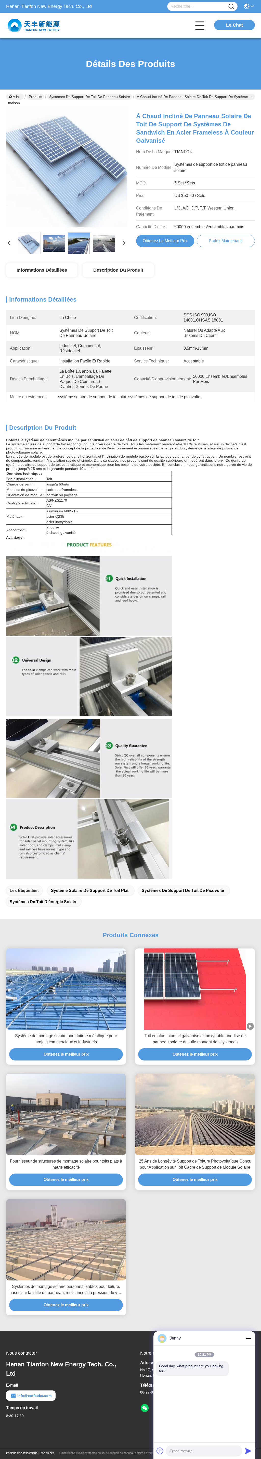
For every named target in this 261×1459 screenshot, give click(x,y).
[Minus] (248, 1338)
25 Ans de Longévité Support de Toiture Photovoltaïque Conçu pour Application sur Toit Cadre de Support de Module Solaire (195, 1164)
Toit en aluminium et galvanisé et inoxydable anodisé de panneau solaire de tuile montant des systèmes (195, 1039)
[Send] (248, 1450)
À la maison (14, 97)
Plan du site (47, 1452)
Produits (35, 97)
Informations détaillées (42, 270)
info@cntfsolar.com (34, 1396)
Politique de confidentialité (21, 1452)
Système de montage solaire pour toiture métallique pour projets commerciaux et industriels (66, 1039)
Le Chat (234, 25)
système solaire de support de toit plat (89, 890)
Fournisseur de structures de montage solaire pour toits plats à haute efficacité (66, 1164)
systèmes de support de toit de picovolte (183, 890)
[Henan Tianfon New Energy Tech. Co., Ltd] (34, 25)
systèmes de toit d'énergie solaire (43, 902)
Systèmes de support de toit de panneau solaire (89, 97)
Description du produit (118, 270)
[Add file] (160, 1450)
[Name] (231, 6)
